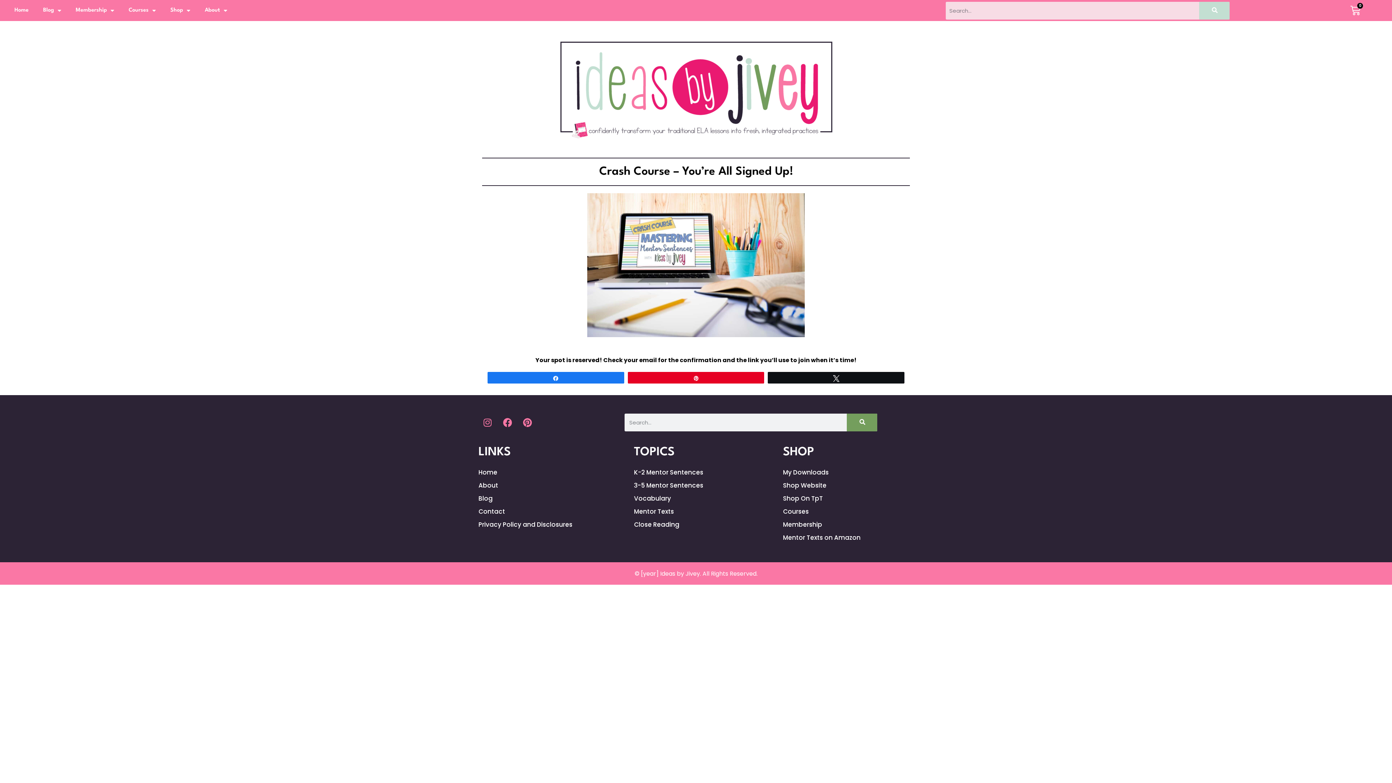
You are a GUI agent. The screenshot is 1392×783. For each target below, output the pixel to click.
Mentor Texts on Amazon (822, 537)
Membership (91, 10)
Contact (491, 511)
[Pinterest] (527, 422)
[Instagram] (487, 422)
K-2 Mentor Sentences (668, 472)
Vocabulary (652, 498)
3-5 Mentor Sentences (668, 485)
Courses (139, 10)
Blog (48, 10)
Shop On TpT (803, 498)
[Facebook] (507, 422)
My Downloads (806, 472)
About (212, 10)
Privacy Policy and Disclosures (525, 524)
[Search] (1214, 11)
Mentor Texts (654, 511)
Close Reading (656, 524)
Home (21, 10)
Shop (176, 10)
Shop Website (804, 485)
